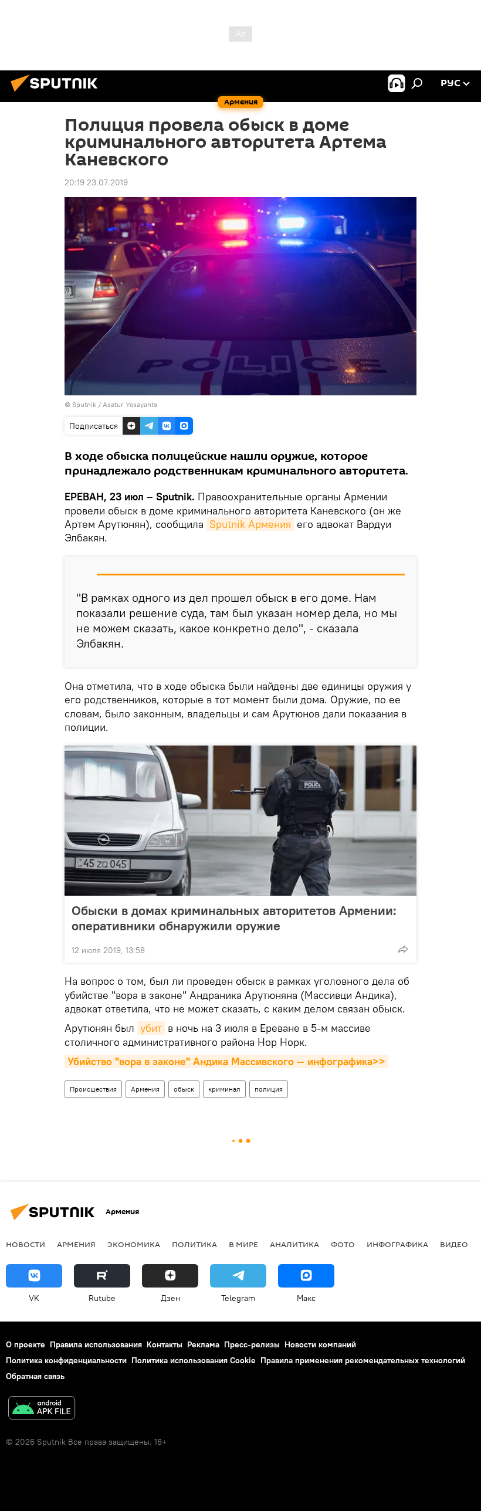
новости (25, 1244)
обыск (184, 1089)
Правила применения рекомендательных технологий (362, 1360)
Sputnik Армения (250, 524)
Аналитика (294, 1244)
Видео (454, 1244)
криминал (224, 1089)
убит (151, 1028)
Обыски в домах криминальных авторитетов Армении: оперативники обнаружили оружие (234, 918)
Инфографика (397, 1244)
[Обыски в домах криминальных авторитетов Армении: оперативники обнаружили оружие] (240, 821)
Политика (194, 1244)
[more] (403, 949)
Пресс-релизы (252, 1344)
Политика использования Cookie (193, 1360)
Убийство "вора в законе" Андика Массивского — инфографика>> (226, 1061)
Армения (145, 1089)
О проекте (25, 1344)
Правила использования (96, 1344)
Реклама (203, 1344)
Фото (343, 1244)
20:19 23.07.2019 (96, 182)
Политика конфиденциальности (66, 1360)
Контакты (164, 1344)
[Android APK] (42, 1409)
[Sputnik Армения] (57, 93)
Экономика (133, 1244)
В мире (243, 1244)
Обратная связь (35, 1376)
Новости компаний (320, 1344)
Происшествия (93, 1089)
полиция (269, 1089)
